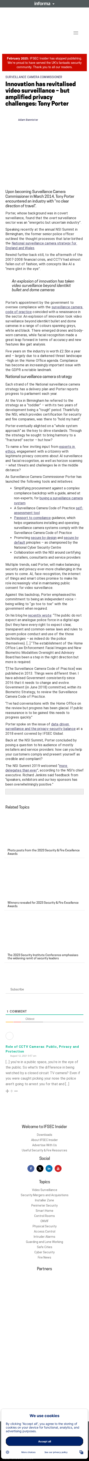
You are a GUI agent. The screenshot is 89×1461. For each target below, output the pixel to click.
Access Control (44, 1231)
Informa (44, 3)
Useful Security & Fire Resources (44, 1150)
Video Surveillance (44, 1190)
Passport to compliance (32, 518)
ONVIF (44, 1221)
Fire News (44, 1257)
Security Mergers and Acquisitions (44, 1195)
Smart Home (44, 1210)
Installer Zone (44, 1200)
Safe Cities (44, 1247)
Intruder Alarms (44, 1236)
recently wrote (39, 615)
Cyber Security (44, 1252)
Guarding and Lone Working (44, 1242)
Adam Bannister (28, 119)
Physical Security (45, 1226)
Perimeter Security (44, 1205)
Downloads (44, 1134)
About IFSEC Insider (44, 1140)
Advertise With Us (44, 1145)
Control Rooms (44, 1216)
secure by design (44, 538)
